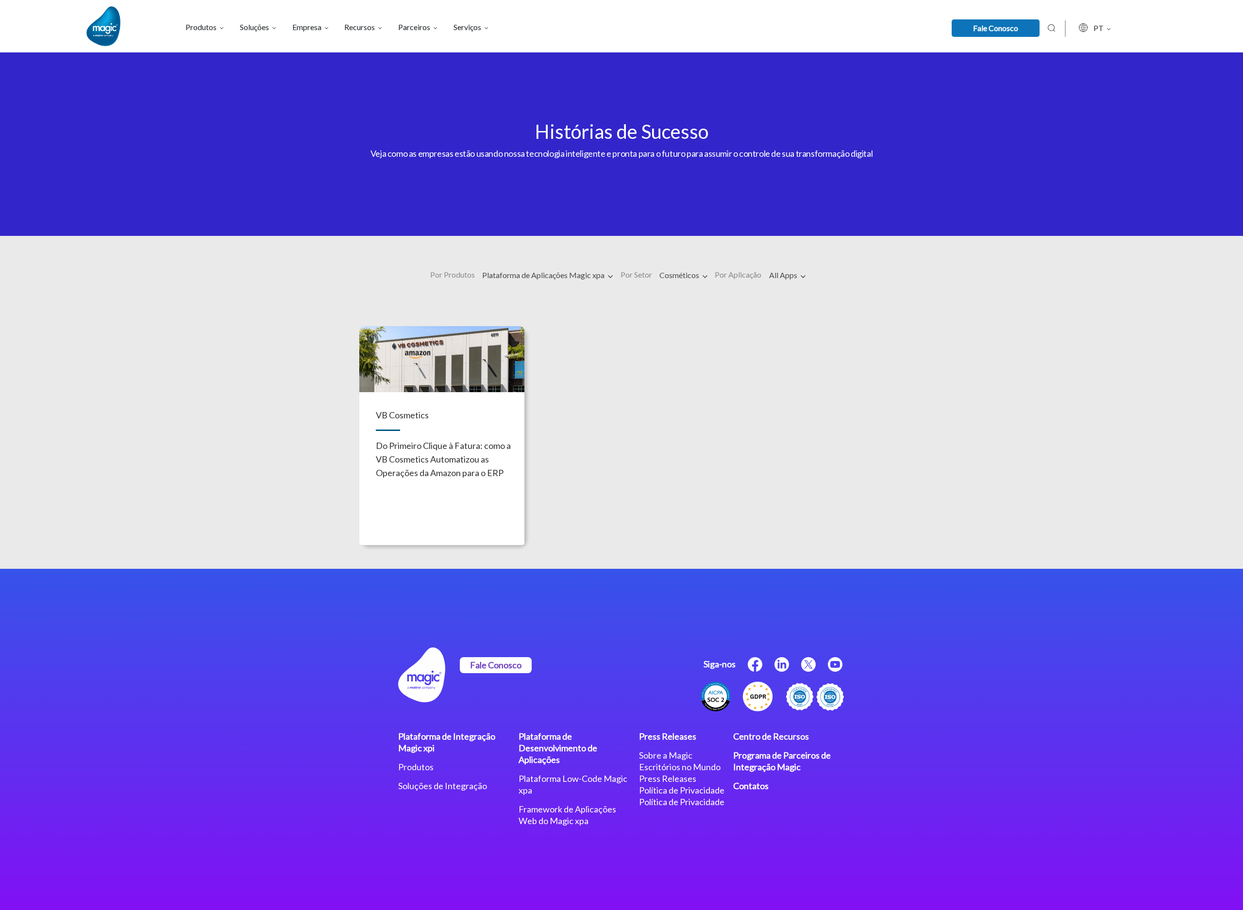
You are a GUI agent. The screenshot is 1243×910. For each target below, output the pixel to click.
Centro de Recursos (771, 736)
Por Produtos (452, 274)
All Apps (784, 275)
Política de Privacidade (681, 790)
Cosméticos (680, 275)
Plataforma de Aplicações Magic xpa (544, 275)
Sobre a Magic (665, 755)
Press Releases (667, 736)
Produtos (416, 766)
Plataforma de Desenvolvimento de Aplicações (558, 748)
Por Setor (636, 274)
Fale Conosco (995, 28)
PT (1099, 28)
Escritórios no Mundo (680, 766)
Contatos (751, 785)
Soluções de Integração (442, 785)
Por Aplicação (738, 274)
